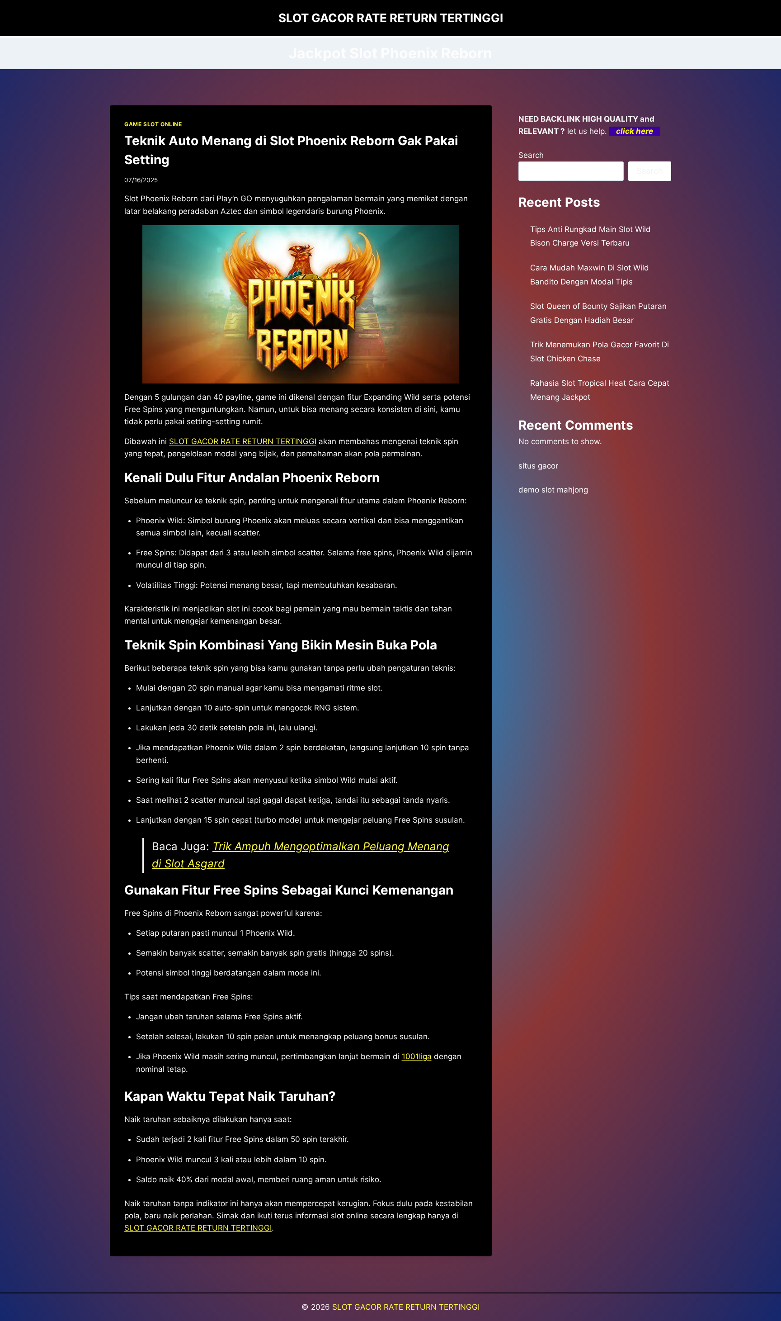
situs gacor (538, 465)
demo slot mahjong (553, 489)
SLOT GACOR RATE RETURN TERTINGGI (242, 441)
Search (531, 155)
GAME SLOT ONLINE (153, 124)
